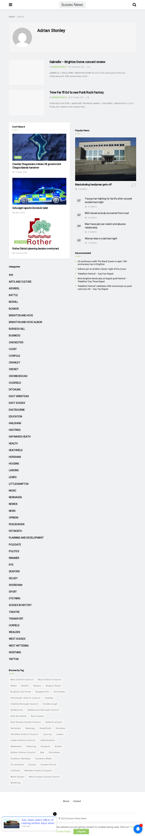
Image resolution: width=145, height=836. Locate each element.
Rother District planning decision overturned (35, 248)
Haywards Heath (20, 436)
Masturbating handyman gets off (93, 184)
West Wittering (19, 645)
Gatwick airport (53, 722)
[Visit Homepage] (72, 4)
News (18, 157)
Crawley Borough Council (24, 704)
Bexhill (13, 301)
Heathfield (16, 450)
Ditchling (15, 389)
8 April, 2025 (19, 213)
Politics (14, 551)
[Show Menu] (10, 5)
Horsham (15, 456)
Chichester (16, 342)
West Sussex (17, 638)
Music (12, 490)
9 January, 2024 (20, 253)
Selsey (13, 578)
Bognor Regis (53, 686)
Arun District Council (49, 679)
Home (12, 17)
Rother (58, 746)
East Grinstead (19, 396)
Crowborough (18, 376)
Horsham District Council (24, 734)
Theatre (14, 612)
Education (15, 416)
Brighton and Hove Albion (25, 322)
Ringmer (14, 558)
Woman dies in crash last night (101, 238)
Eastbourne (17, 409)
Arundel (14, 288)
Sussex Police (48, 764)
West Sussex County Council (44, 777)
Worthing (15, 652)
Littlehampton (18, 483)
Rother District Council (23, 752)
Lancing (14, 470)
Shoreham (15, 585)
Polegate (15, 544)
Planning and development (26, 537)
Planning (31, 746)
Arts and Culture (20, 281)
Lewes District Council (23, 740)
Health (13, 443)
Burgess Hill (17, 328)
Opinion (13, 517)
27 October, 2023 (77, 97)
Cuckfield (15, 382)
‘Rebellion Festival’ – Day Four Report (96, 274)
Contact (77, 801)
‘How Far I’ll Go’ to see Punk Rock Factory (77, 92)
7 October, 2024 (20, 172)
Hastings (15, 429)
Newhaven (15, 497)
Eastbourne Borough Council (43, 710)
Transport (16, 618)
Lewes (13, 477)
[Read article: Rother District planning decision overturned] (39, 231)
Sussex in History (20, 605)
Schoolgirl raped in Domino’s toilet (30, 208)
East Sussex (20, 242)
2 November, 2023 (77, 67)
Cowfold (14, 355)
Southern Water (43, 758)
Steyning (14, 598)
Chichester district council (25, 698)
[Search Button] (134, 5)
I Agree (81, 831)
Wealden (14, 632)
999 (17, 201)
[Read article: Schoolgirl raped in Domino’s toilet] (39, 191)
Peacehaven (16, 524)
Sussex (32, 764)
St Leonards (17, 764)
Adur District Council (22, 679)
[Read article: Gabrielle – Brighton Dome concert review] (26, 72)
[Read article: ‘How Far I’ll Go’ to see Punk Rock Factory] (26, 102)
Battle (13, 295)
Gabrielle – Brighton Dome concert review (77, 62)
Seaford (14, 571)
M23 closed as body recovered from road (107, 213)
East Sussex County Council (26, 722)
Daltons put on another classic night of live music (102, 269)
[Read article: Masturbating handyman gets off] (105, 159)
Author (21, 17)
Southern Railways (21, 758)
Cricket (14, 369)
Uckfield (14, 625)
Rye (11, 564)
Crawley (14, 362)
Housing (14, 463)
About (66, 801)
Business (14, 335)
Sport (13, 591)
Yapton (14, 659)
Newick (13, 504)
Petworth (15, 531)
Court (13, 349)
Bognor (14, 308)
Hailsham (15, 423)
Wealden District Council (38, 770)
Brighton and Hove (21, 315)
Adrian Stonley (59, 67)
